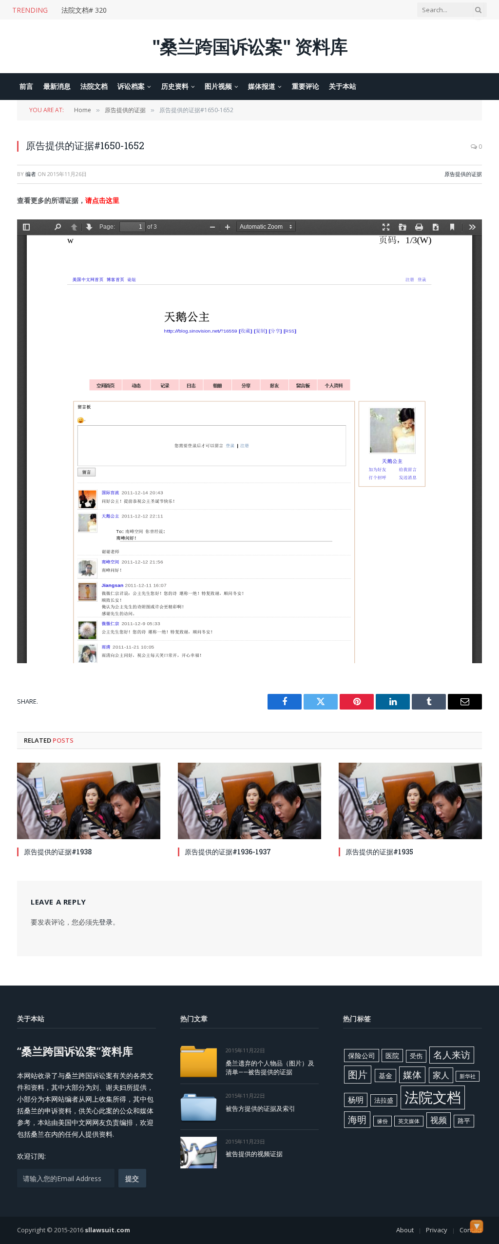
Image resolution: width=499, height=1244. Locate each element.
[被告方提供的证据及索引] (198, 1107)
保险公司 (361, 1055)
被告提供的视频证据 (254, 1153)
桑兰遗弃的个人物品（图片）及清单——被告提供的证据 (270, 1068)
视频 (438, 1120)
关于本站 (342, 86)
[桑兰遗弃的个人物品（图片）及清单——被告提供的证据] (198, 1061)
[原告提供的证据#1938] (88, 801)
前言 (26, 86)
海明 (357, 1119)
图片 (357, 1074)
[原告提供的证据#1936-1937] (249, 801)
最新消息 (57, 86)
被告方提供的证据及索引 (260, 1108)
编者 (30, 174)
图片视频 (218, 86)
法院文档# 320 (84, 10)
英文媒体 (409, 1121)
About (405, 1229)
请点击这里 (102, 200)
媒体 (412, 1074)
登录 (106, 922)
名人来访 (451, 1054)
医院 (392, 1055)
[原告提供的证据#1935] (410, 801)
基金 (385, 1075)
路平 (464, 1120)
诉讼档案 (131, 86)
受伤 (416, 1055)
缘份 (382, 1121)
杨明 (356, 1099)
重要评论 (305, 86)
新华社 (468, 1076)
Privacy (436, 1229)
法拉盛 (383, 1100)
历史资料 (175, 86)
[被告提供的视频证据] (198, 1152)
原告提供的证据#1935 (379, 851)
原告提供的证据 (463, 174)
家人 (441, 1075)
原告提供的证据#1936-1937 (228, 851)
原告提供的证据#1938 (58, 851)
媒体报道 (261, 86)
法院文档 (94, 86)
